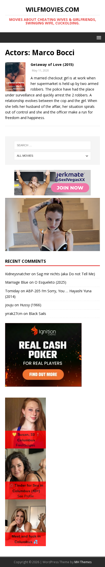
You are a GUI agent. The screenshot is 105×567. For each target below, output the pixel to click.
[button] (98, 37)
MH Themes (82, 562)
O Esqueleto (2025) (50, 282)
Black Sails (37, 313)
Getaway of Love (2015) (52, 64)
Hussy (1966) (30, 304)
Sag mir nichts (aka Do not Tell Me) (66, 273)
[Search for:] (52, 145)
